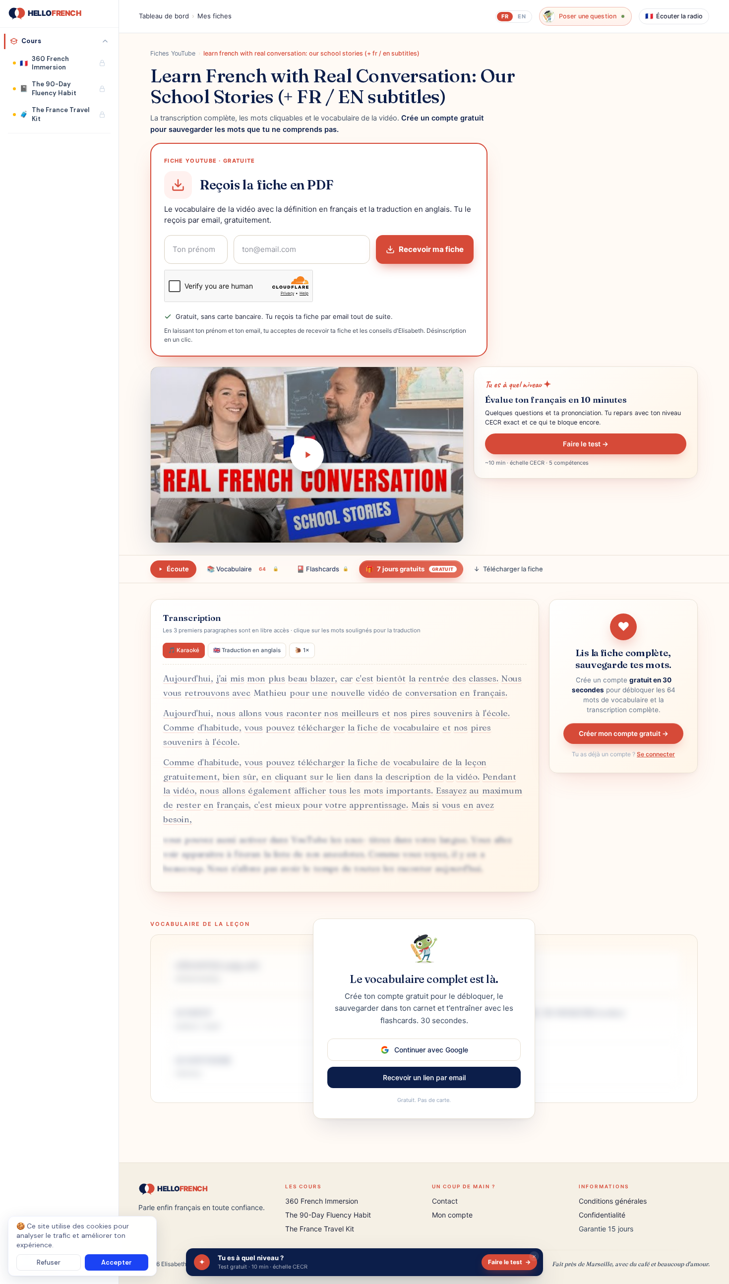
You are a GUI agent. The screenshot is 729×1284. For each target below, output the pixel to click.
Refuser (49, 1262)
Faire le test (509, 1262)
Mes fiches (214, 16)
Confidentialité (602, 1215)
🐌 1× (302, 650)
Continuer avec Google (431, 1049)
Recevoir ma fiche (431, 249)
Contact (445, 1201)
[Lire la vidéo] (307, 455)
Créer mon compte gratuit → (623, 733)
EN (522, 16)
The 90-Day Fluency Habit (328, 1215)
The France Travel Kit (319, 1228)
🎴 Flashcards (323, 569)
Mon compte (452, 1215)
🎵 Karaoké (183, 650)
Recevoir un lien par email (424, 1077)
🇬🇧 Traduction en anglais (247, 650)
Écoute (178, 569)
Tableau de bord (164, 16)
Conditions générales (613, 1201)
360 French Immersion (321, 1201)
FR (504, 16)
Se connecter (656, 754)
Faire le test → (585, 444)
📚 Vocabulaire (243, 569)
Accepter (116, 1262)
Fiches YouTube (172, 53)
